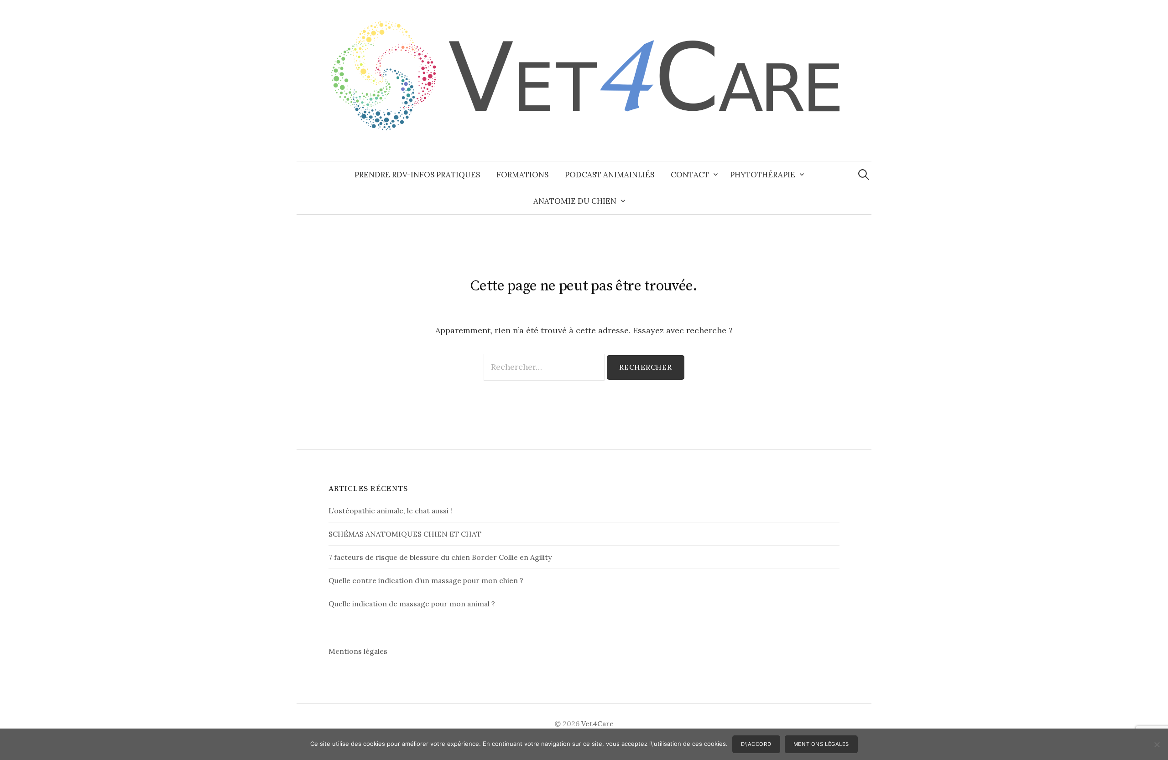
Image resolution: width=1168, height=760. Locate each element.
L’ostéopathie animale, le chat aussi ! (390, 510)
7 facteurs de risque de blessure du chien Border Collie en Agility (440, 557)
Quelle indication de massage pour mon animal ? (411, 603)
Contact (690, 175)
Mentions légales (357, 651)
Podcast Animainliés (609, 175)
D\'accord (756, 744)
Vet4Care (597, 723)
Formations (522, 175)
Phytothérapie (762, 175)
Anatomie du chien (574, 201)
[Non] (1156, 744)
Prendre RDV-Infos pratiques (417, 175)
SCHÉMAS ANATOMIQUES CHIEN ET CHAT (404, 533)
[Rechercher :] (863, 175)
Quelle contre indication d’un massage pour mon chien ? (425, 580)
